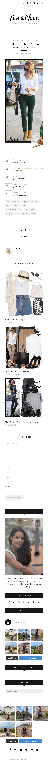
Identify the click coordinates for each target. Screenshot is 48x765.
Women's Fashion (29, 40)
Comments (24, 224)
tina (25, 236)
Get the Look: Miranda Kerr (17, 371)
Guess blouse (18, 160)
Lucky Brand (30, 209)
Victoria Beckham (29, 213)
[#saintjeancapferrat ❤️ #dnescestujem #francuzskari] (37, 648)
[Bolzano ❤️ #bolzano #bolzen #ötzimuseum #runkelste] (24, 635)
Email (7, 477)
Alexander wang (19, 184)
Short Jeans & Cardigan (15, 319)
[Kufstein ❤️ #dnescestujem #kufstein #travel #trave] (11, 635)
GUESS (17, 205)
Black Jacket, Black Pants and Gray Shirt (23, 422)
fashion (9, 205)
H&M (23, 205)
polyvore (9, 213)
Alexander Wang (12, 201)
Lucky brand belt (20, 193)
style (17, 213)
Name (7, 468)
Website (8, 486)
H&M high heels (20, 176)
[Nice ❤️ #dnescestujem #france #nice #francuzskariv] (37, 635)
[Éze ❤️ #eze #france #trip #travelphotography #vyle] (11, 648)
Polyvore (14, 40)
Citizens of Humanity (30, 201)
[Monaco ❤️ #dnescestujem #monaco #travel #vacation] (24, 648)
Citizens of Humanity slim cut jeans (28, 168)
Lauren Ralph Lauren (14, 209)
